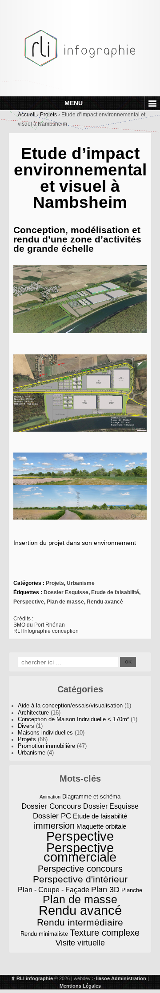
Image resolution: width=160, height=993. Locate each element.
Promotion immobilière (46, 746)
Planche (131, 890)
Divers (26, 726)
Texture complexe (105, 932)
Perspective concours (80, 869)
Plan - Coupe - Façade (53, 890)
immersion (54, 825)
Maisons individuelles (45, 733)
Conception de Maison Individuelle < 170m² (73, 719)
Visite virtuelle (80, 942)
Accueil (27, 114)
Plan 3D (105, 889)
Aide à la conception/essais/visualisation (70, 706)
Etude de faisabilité (115, 592)
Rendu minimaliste (44, 933)
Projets (48, 114)
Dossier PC (52, 815)
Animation (50, 796)
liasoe (103, 978)
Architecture (33, 713)
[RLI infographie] (80, 47)
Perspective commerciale (80, 852)
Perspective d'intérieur (80, 879)
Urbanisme (81, 583)
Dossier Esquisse (66, 592)
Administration (128, 978)
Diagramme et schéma (91, 796)
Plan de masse (65, 602)
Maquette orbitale (101, 826)
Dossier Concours (51, 806)
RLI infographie (34, 978)
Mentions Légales (80, 986)
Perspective (28, 602)
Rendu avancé (105, 602)
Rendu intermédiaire (80, 922)
